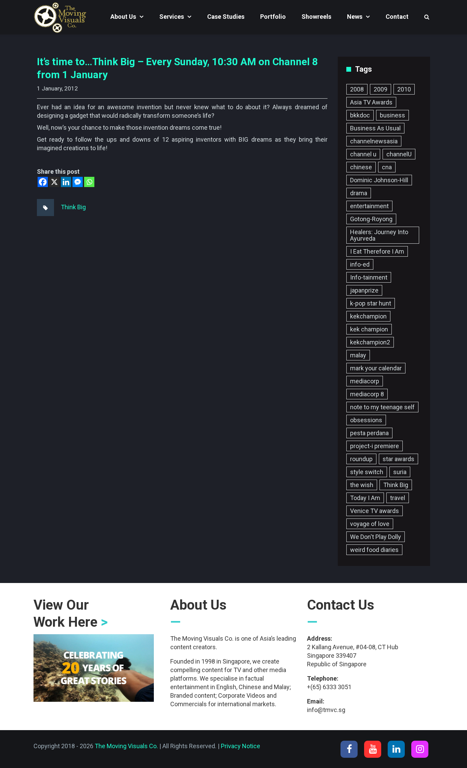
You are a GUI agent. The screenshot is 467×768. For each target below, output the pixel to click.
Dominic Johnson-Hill (379, 180)
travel (397, 497)
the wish (361, 484)
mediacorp (364, 381)
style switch (366, 471)
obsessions (366, 420)
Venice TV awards (374, 510)
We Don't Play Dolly (375, 536)
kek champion (369, 329)
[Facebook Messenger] (77, 182)
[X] (54, 182)
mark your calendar (376, 368)
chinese (361, 167)
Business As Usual (375, 128)
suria (399, 471)
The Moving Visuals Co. (126, 746)
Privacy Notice (240, 746)
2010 (404, 89)
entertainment (369, 206)
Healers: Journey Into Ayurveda (379, 235)
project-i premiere (374, 446)
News (354, 16)
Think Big (73, 207)
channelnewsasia (374, 141)
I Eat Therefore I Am (377, 251)
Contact (397, 16)
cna (387, 167)
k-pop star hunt (370, 303)
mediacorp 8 (367, 394)
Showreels (316, 16)
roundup (361, 459)
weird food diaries (374, 549)
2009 (380, 89)
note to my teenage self (382, 407)
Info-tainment (368, 277)
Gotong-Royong (371, 219)
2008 (357, 89)
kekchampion (368, 316)
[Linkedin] (66, 182)
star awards (398, 459)
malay (358, 355)
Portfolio (273, 16)
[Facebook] (43, 182)
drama (358, 193)
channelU (399, 154)
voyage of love (369, 523)
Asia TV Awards (371, 102)
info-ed (360, 264)
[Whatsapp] (89, 182)
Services (171, 16)
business (392, 115)
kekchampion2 (370, 342)
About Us (123, 16)
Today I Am (365, 497)
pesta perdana (369, 433)
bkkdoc (360, 115)
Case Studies (225, 16)
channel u (363, 154)
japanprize (364, 290)
